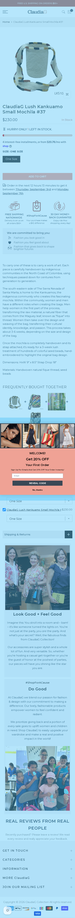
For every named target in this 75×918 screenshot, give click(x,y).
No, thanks (37, 490)
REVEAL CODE (37, 483)
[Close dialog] (73, 425)
